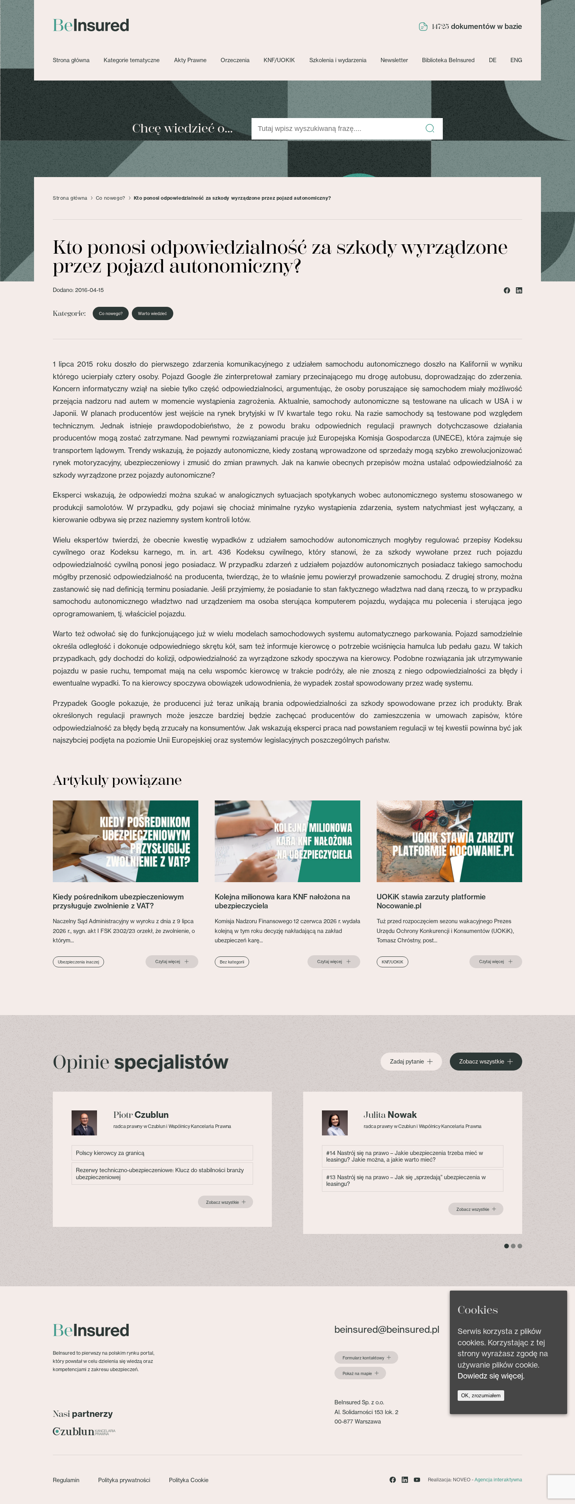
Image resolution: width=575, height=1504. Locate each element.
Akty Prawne (190, 60)
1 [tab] (506, 1246)
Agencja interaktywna (498, 1480)
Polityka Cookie (188, 1480)
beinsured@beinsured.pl (386, 1329)
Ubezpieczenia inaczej (78, 962)
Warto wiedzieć (152, 313)
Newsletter (394, 60)
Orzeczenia (235, 60)
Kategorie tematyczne (132, 60)
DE (492, 60)
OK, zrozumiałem (481, 1395)
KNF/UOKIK (279, 60)
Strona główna (71, 60)
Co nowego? (111, 198)
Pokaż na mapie (357, 1373)
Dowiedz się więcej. (491, 1375)
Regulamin (66, 1480)
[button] (430, 128)
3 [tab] (520, 1246)
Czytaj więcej (167, 961)
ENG (516, 60)
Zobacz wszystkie (481, 1061)
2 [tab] (513, 1246)
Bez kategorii (232, 962)
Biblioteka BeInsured (448, 60)
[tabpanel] (162, 1159)
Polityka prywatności (124, 1480)
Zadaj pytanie (407, 1061)
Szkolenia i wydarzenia (338, 60)
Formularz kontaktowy (363, 1358)
